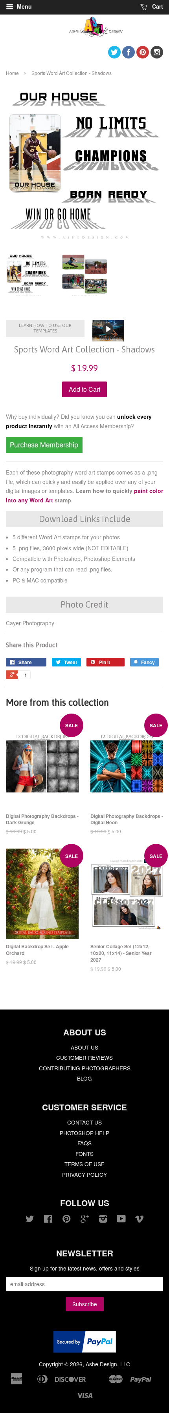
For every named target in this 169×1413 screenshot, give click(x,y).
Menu (23, 6)
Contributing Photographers (84, 1068)
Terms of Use (84, 1164)
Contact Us (84, 1122)
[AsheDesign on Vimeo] (139, 1220)
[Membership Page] (44, 451)
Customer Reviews (84, 1057)
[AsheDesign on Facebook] (128, 55)
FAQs (84, 1143)
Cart (157, 6)
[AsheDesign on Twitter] (114, 55)
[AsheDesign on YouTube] (121, 1220)
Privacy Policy (84, 1174)
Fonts (84, 1153)
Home (12, 72)
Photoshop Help (84, 1133)
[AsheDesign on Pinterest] (142, 55)
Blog (84, 1078)
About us (84, 1047)
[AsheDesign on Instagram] (157, 55)
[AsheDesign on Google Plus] (84, 1220)
